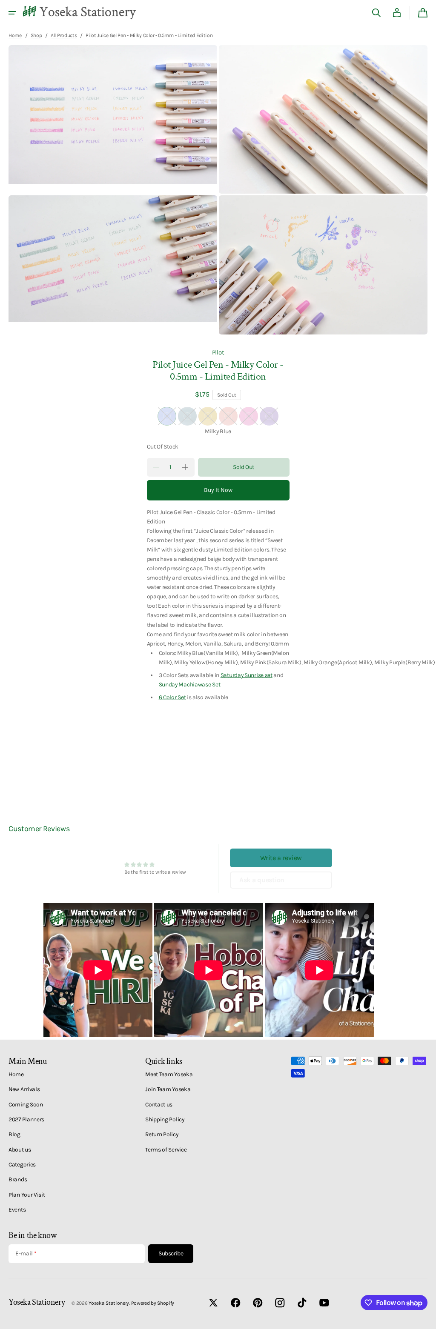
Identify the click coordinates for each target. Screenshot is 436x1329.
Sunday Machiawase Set (190, 684)
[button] (12, 12)
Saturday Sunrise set (246, 675)
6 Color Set (172, 697)
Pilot (218, 352)
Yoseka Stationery (109, 1303)
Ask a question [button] (261, 880)
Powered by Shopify (153, 1303)
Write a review (281, 858)
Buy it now (218, 490)
